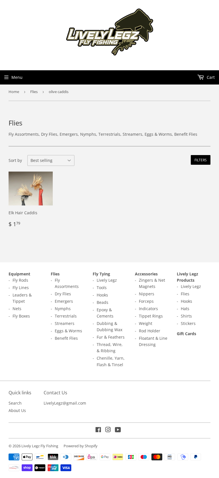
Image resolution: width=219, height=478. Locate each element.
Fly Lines (21, 287)
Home (14, 91)
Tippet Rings (151, 316)
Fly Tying (101, 274)
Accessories (146, 274)
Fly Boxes (21, 316)
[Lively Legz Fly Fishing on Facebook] (98, 430)
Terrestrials (66, 316)
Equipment (19, 274)
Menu (17, 77)
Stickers (188, 323)
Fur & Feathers (111, 337)
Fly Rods (20, 280)
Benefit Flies (66, 338)
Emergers (64, 301)
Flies (34, 91)
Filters (200, 160)
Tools (102, 287)
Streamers (64, 323)
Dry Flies (63, 293)
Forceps (146, 301)
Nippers (146, 293)
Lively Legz (107, 280)
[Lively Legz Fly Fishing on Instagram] (108, 430)
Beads (102, 302)
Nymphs (63, 308)
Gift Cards (186, 333)
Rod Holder (149, 330)
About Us (17, 410)
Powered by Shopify (81, 445)
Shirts (186, 316)
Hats (185, 308)
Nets (17, 308)
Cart (210, 77)
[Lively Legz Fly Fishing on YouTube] (118, 430)
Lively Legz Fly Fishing (39, 445)
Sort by (15, 160)
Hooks (102, 295)
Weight (145, 323)
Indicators (148, 308)
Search (15, 403)
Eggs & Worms (68, 330)
